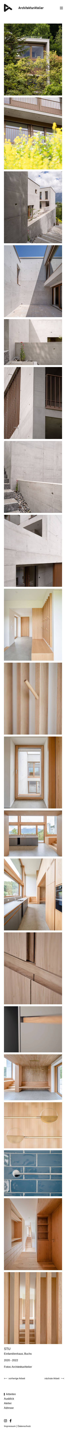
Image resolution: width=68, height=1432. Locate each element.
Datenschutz (23, 1426)
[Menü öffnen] (61, 8)
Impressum (10, 1426)
